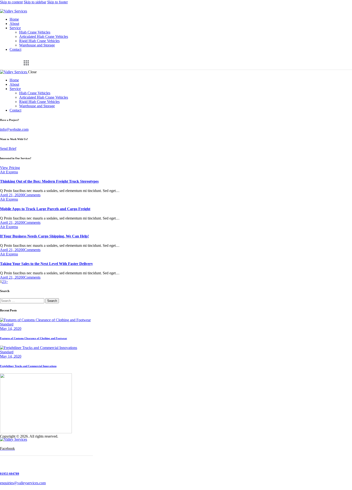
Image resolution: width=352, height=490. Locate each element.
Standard (6, 324)
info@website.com (14, 129)
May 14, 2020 (10, 329)
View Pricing (10, 168)
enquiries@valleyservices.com (23, 483)
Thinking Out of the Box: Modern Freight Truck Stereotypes (49, 181)
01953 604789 (9, 473)
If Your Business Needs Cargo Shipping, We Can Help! (44, 236)
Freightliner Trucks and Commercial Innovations (28, 366)
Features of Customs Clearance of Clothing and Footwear (33, 338)
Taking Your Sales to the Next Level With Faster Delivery (46, 264)
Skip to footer (57, 2)
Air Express (9, 172)
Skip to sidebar (35, 2)
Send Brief (8, 148)
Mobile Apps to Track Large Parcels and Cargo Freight (45, 209)
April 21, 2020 (11, 195)
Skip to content (11, 2)
